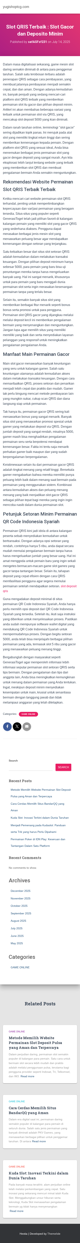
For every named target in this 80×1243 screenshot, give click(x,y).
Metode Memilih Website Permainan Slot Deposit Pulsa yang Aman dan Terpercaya (35, 1042)
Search (13, 760)
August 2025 (18, 920)
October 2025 (19, 905)
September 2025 (21, 913)
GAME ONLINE (28, 714)
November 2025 (20, 898)
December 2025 (20, 890)
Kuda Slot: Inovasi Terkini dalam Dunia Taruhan (40, 817)
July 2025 (17, 928)
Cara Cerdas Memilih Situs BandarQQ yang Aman (32, 1110)
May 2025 (17, 943)
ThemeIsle (53, 1233)
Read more (27, 1076)
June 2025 (17, 935)
